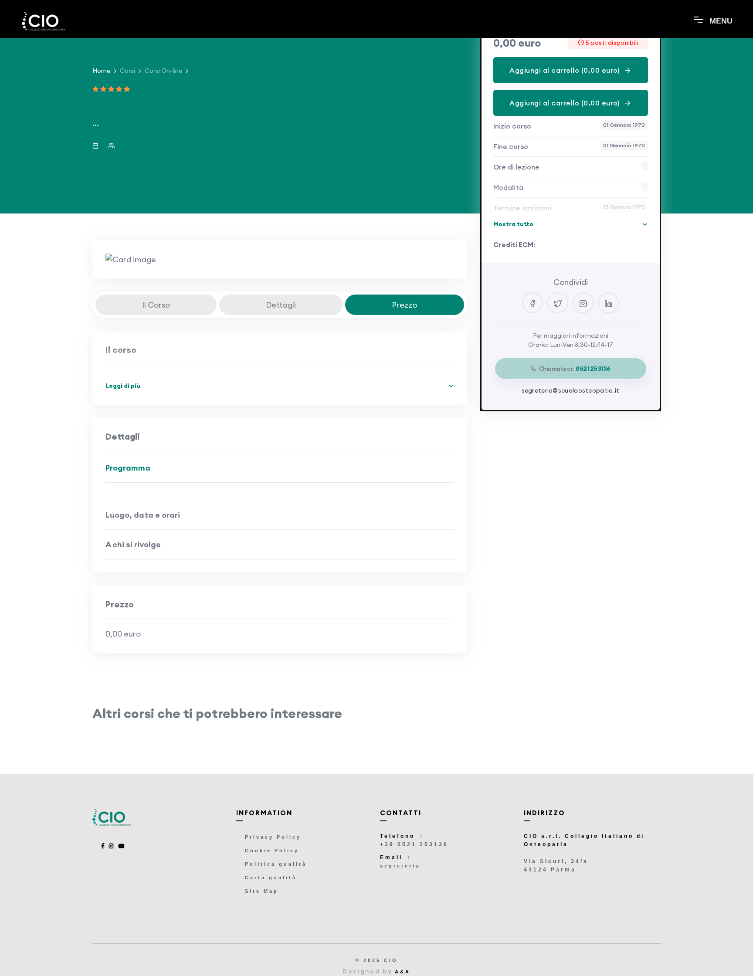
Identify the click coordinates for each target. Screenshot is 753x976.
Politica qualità (276, 864)
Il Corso (156, 305)
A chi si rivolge (133, 544)
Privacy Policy (273, 837)
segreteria (400, 865)
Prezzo (404, 305)
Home (101, 71)
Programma (127, 468)
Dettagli (281, 305)
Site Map (261, 891)
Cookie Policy (272, 850)
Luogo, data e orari (142, 515)
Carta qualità (271, 877)
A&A (402, 971)
